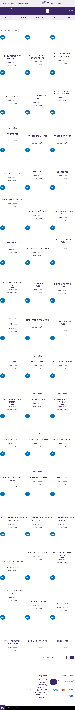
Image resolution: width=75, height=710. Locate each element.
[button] (2, 707)
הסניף (52, 3)
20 (44, 657)
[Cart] (43, 3)
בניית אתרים (13, 708)
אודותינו (69, 3)
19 (48, 657)
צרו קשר (60, 3)
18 (52, 657)
